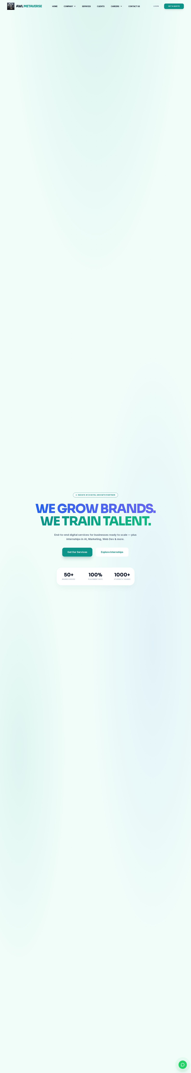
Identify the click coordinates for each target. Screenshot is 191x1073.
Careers (115, 6)
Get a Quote (174, 6)
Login (156, 6)
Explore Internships (112, 552)
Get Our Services (77, 552)
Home (54, 6)
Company (68, 6)
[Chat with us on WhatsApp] (183, 1065)
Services (86, 6)
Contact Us (134, 6)
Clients (100, 6)
